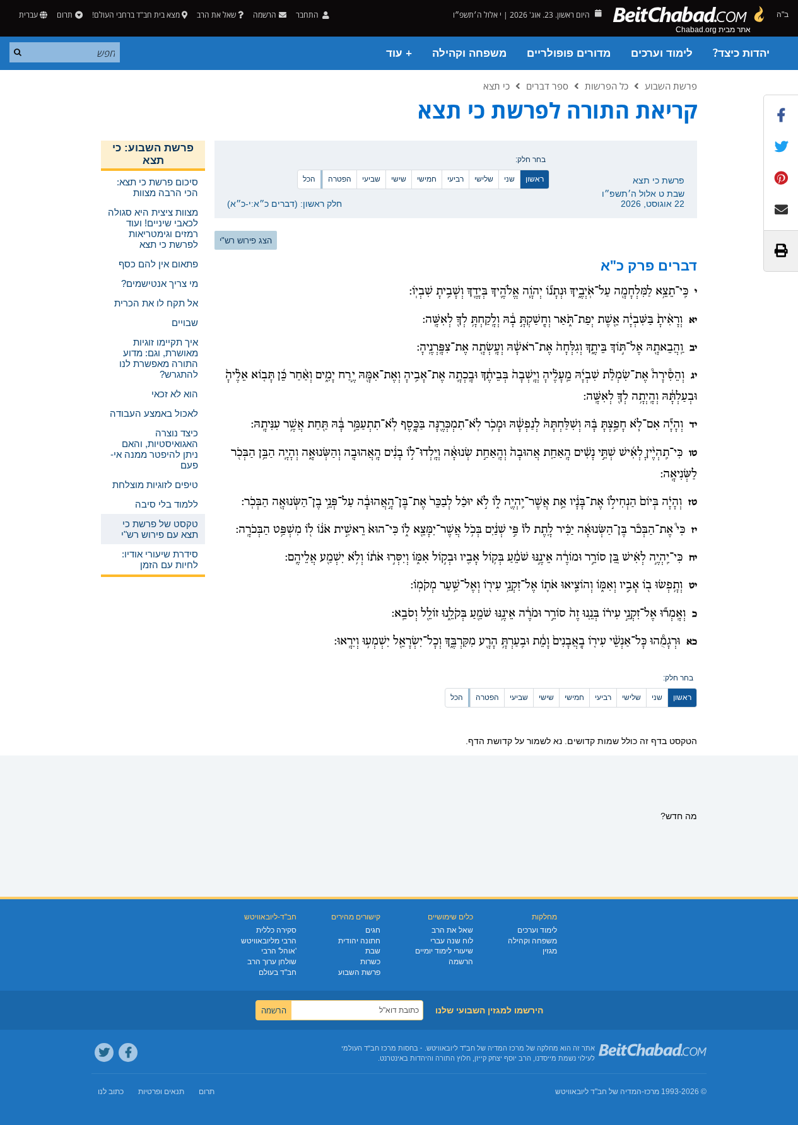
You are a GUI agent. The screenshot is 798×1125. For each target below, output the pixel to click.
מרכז (651, 1091)
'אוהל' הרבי (278, 951)
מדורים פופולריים (569, 53)
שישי (398, 179)
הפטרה (339, 179)
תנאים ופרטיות (161, 1091)
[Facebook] (128, 1052)
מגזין (550, 951)
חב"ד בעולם (277, 972)
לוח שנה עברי (451, 940)
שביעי (371, 179)
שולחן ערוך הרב (271, 961)
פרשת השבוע (671, 85)
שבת (372, 951)
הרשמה (461, 961)
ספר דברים (547, 85)
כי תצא (496, 85)
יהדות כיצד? (741, 53)
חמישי (427, 179)
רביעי (455, 179)
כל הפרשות (606, 85)
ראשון (534, 179)
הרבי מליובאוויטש (268, 940)
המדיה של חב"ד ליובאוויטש (598, 1091)
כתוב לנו (111, 1091)
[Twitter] (104, 1052)
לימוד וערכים (662, 53)
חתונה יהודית (359, 940)
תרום (65, 14)
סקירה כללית (276, 930)
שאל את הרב (216, 14)
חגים (372, 930)
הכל (309, 179)
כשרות (370, 961)
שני (509, 179)
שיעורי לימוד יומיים (444, 951)
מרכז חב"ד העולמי (368, 1048)
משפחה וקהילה (469, 53)
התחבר (308, 14)
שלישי (483, 179)
